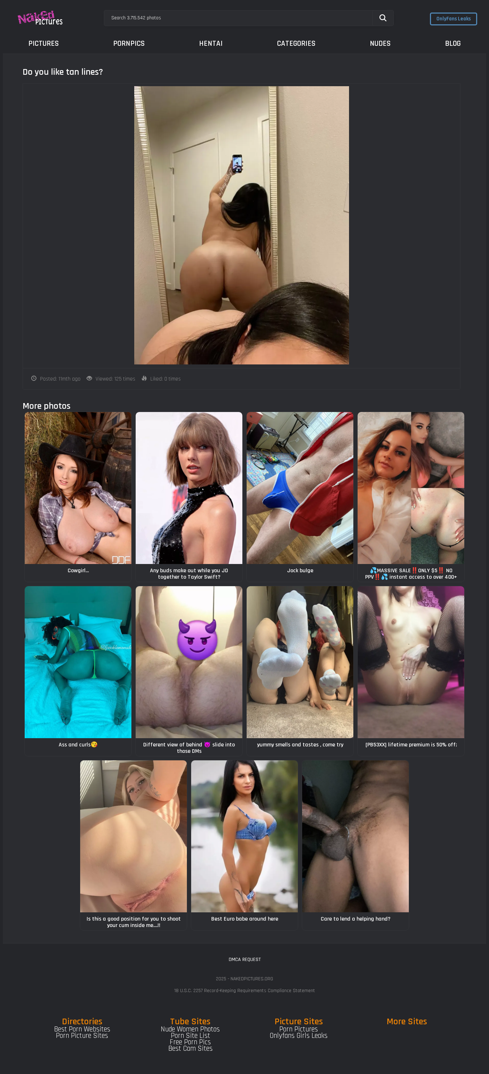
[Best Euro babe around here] (244, 836)
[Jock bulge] (300, 488)
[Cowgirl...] (78, 488)
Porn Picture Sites (82, 1035)
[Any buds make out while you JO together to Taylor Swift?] (189, 488)
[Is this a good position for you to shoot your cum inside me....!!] (133, 836)
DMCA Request (245, 959)
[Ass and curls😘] (78, 662)
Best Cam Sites (190, 1048)
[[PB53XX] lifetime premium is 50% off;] (411, 662)
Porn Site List (190, 1035)
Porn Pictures (298, 1029)
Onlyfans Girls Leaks (299, 1035)
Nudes (380, 43)
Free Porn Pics (190, 1042)
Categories (296, 43)
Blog (453, 43)
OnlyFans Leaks (453, 18)
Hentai (211, 43)
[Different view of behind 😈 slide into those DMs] (189, 662)
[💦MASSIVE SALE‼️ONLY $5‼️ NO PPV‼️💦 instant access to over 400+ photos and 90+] (411, 488)
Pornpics (129, 43)
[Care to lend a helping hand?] (355, 836)
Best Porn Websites (82, 1029)
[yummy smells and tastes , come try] (300, 662)
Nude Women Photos (190, 1029)
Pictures (43, 43)
